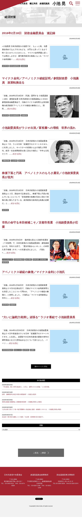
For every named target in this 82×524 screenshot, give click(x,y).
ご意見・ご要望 (39, 453)
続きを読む (20, 59)
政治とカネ (17, 350)
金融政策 (24, 66)
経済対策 (5, 66)
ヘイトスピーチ (7, 259)
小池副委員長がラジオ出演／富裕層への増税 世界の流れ (39, 127)
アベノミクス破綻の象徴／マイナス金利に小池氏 (33, 272)
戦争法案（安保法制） (40, 259)
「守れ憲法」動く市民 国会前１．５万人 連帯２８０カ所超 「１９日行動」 (26, 386)
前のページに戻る (41, 366)
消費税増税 (6, 160)
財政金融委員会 (15, 66)
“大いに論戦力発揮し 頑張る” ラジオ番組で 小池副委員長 (38, 317)
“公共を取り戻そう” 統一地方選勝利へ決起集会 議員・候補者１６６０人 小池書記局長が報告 (31, 408)
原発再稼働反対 (19, 259)
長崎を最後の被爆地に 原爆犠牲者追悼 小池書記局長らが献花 (22, 401)
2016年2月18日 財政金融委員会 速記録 (28, 33)
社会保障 (14, 160)
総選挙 (32, 350)
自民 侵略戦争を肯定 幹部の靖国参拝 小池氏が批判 (19, 393)
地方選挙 (28, 259)
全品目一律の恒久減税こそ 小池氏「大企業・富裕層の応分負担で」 (23, 416)
